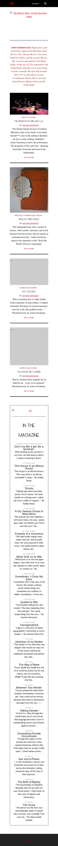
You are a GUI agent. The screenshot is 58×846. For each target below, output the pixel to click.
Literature (25, 288)
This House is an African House (29, 467)
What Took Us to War (29, 556)
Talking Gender (29, 710)
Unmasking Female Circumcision (29, 735)
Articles (18, 215)
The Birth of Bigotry (29, 781)
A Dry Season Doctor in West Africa (29, 512)
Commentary (29, 215)
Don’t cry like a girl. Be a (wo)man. (29, 448)
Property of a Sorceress (29, 533)
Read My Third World (29, 219)
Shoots (29, 488)
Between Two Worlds (29, 687)
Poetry (34, 288)
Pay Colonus (29, 291)
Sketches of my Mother (29, 641)
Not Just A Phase (29, 759)
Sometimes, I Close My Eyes (29, 578)
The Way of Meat (29, 664)
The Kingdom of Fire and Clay (29, 121)
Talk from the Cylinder (29, 371)
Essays (39, 215)
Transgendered (29, 624)
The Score (29, 804)
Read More (29, 157)
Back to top (29, 840)
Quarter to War (29, 602)
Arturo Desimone (30, 125)
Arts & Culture (28, 117)
